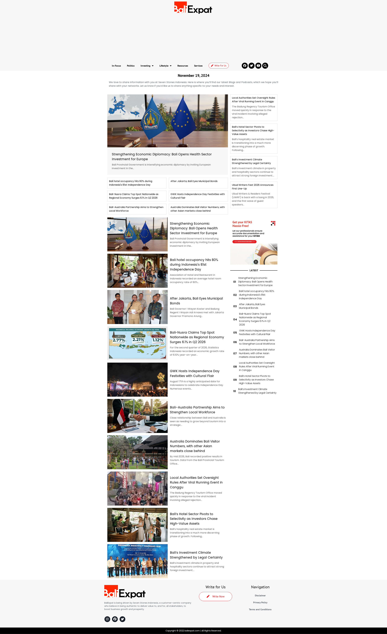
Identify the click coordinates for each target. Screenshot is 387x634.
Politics (131, 65)
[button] (265, 66)
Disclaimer (260, 595)
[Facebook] (115, 619)
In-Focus (116, 65)
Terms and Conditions (260, 609)
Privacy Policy (260, 602)
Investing (145, 65)
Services (198, 65)
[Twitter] (122, 619)
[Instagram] (107, 619)
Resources (182, 65)
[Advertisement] (193, 38)
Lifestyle (163, 65)
